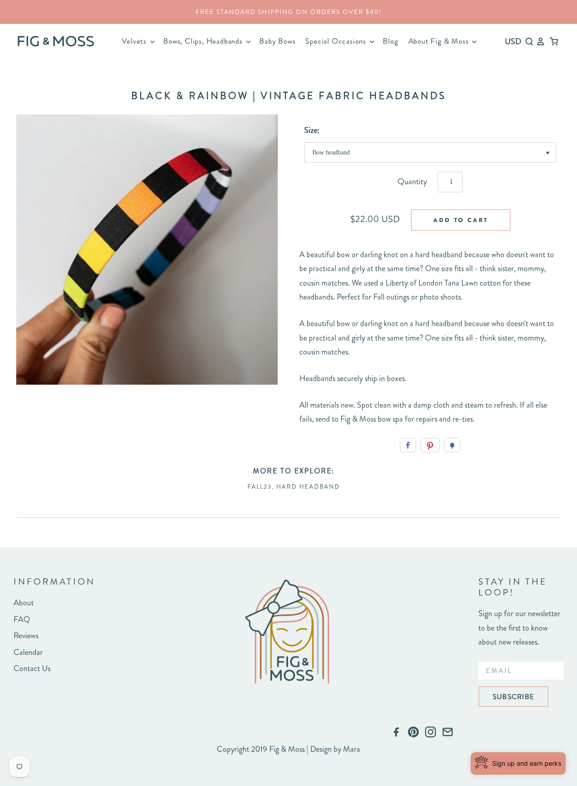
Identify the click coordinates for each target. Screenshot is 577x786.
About (24, 603)
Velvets (135, 41)
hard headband (308, 486)
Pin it (430, 445)
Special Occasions (336, 41)
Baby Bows (277, 41)
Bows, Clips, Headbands (203, 41)
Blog (390, 41)
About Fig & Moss (439, 41)
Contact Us (32, 668)
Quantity (412, 181)
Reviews (26, 635)
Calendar (28, 652)
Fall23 (259, 486)
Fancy (452, 445)
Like (408, 445)
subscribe (513, 696)
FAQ (22, 619)
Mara (351, 749)
